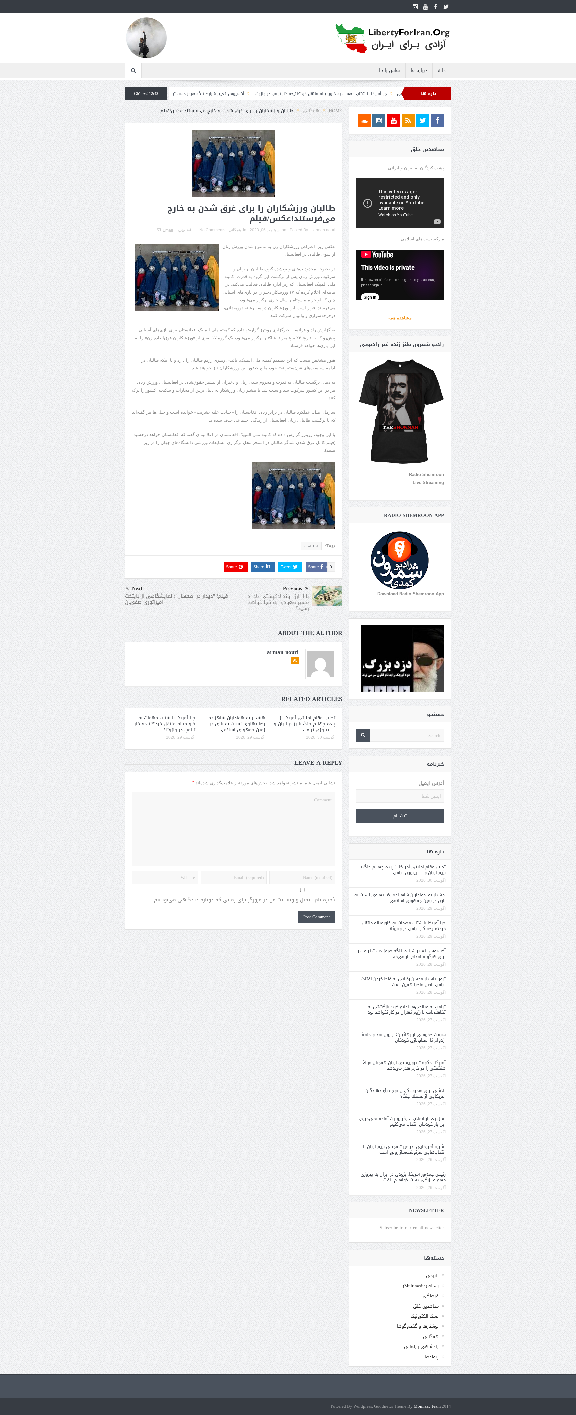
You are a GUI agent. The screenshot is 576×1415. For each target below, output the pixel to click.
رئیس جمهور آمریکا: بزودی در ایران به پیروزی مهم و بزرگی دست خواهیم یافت (403, 1177)
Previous (292, 588)
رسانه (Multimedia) (421, 1286)
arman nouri (324, 230)
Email (168, 230)
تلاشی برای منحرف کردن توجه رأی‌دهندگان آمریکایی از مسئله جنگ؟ (405, 1093)
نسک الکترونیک (425, 1316)
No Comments (212, 230)
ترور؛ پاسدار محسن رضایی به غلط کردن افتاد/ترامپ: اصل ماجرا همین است (403, 982)
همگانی (235, 230)
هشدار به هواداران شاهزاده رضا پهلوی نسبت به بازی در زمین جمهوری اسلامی (236, 723)
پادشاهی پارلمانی (421, 1346)
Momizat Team (427, 1406)
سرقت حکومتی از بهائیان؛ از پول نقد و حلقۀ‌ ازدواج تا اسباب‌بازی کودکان (404, 1037)
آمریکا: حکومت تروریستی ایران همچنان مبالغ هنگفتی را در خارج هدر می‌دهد (404, 1065)
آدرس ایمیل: (430, 783)
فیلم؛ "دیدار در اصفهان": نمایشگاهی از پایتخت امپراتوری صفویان (176, 599)
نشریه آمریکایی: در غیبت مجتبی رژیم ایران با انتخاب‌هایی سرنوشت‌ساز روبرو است (404, 1149)
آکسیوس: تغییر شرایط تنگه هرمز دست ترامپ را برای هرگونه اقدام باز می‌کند (234, 93)
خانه (442, 70)
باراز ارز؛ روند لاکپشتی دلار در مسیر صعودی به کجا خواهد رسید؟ (277, 602)
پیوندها (432, 1357)
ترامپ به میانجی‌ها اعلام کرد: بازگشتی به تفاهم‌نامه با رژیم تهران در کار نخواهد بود (407, 1010)
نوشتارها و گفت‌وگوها (418, 1326)
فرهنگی (431, 1296)
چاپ (181, 230)
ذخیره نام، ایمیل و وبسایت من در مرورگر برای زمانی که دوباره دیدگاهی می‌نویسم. (244, 899)
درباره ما (419, 70)
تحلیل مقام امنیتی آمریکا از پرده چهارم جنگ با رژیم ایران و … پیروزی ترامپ (304, 723)
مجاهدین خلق (426, 1306)
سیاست (311, 546)
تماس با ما (389, 70)
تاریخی (432, 1275)
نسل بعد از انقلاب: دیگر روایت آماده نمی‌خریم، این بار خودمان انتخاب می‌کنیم (402, 1121)
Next (137, 588)
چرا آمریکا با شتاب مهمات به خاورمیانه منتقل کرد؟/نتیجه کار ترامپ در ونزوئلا (377, 93)
